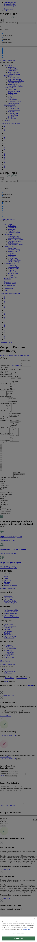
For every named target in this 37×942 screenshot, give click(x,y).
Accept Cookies (18, 938)
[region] (18, 929)
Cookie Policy (26, 929)
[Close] (35, 919)
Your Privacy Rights (18, 933)
